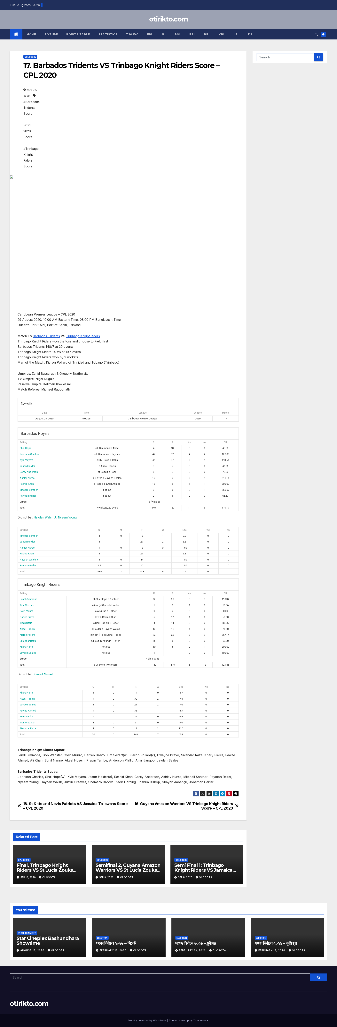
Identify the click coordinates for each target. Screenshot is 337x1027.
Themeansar (201, 1020)
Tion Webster (27, 605)
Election (102, 938)
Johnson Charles (29, 454)
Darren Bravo (27, 617)
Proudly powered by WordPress (147, 1020)
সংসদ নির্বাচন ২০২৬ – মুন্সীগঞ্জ (195, 943)
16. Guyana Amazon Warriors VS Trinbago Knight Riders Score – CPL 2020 (184, 806)
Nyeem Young (67, 517)
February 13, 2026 (113, 950)
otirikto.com (168, 19)
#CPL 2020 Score (27, 131)
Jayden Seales (28, 652)
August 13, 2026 (32, 950)
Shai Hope (25, 448)
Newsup (184, 1020)
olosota (49, 877)
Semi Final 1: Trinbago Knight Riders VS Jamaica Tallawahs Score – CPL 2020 (205, 870)
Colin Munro (26, 611)
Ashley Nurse (27, 477)
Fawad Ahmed (43, 674)
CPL (222, 34)
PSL (178, 34)
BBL (207, 34)
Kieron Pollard (27, 634)
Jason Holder (27, 466)
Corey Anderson (29, 471)
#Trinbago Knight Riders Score (31, 157)
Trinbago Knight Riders (83, 336)
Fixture (51, 34)
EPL (150, 34)
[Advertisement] (136, 127)
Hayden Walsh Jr (45, 517)
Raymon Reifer (28, 495)
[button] (316, 34)
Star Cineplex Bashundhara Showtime (48, 940)
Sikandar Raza (28, 640)
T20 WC (132, 34)
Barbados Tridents (46, 336)
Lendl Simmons (28, 599)
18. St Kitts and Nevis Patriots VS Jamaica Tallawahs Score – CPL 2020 (75, 806)
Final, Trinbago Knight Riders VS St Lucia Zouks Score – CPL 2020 (45, 870)
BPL (192, 34)
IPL (163, 34)
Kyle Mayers (26, 460)
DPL (251, 34)
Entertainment (27, 933)
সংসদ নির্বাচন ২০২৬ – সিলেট (116, 943)
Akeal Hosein (27, 628)
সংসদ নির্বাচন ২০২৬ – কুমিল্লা (276, 943)
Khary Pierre (26, 646)
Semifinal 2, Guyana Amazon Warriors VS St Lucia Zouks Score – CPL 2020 (128, 870)
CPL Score (30, 57)
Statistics (107, 34)
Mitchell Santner (29, 489)
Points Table (78, 34)
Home (31, 34)
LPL (236, 34)
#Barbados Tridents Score (31, 107)
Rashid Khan (27, 483)
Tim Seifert (26, 622)
